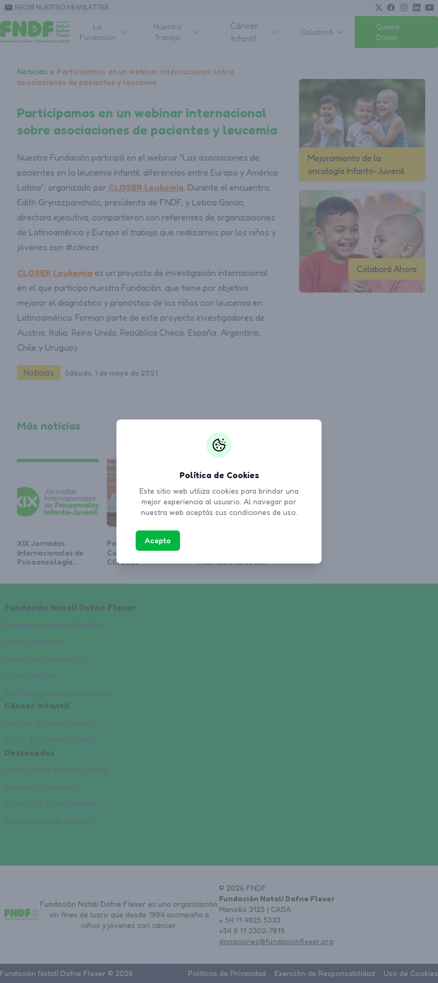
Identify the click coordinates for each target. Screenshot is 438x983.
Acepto (158, 540)
